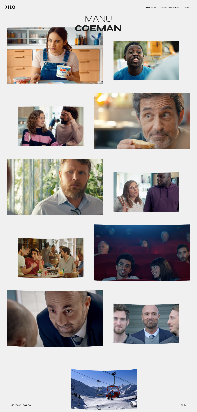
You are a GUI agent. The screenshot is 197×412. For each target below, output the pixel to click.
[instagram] (182, 405)
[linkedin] (185, 405)
